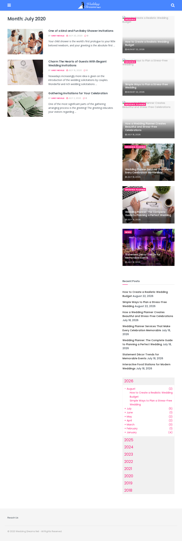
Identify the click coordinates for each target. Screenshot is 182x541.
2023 (128, 454)
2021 (128, 468)
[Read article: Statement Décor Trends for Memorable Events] (148, 247)
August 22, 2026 (135, 49)
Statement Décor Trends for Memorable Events (142, 256)
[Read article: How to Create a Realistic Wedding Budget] (148, 34)
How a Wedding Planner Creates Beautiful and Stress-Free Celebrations (145, 127)
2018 (128, 490)
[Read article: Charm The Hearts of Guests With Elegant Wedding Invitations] (25, 72)
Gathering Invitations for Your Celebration (78, 93)
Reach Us (12, 517)
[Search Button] (173, 5)
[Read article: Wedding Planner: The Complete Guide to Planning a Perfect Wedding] (148, 204)
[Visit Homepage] (91, 5)
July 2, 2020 (74, 98)
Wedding (130, 19)
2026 (128, 381)
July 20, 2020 (75, 35)
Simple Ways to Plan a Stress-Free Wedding (146, 86)
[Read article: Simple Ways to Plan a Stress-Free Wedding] (148, 77)
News (128, 232)
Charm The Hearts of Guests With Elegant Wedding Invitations (77, 63)
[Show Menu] (9, 5)
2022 (128, 461)
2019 (128, 483)
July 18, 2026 (134, 134)
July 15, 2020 (75, 70)
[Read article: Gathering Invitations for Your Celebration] (25, 104)
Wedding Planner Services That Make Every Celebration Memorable (148, 171)
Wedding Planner (135, 104)
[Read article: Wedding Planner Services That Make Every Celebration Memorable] (148, 162)
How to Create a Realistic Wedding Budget (147, 43)
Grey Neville (57, 35)
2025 (128, 440)
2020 (128, 476)
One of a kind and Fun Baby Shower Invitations (80, 31)
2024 (128, 447)
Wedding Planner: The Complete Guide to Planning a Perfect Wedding (148, 213)
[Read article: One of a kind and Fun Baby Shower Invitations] (25, 41)
